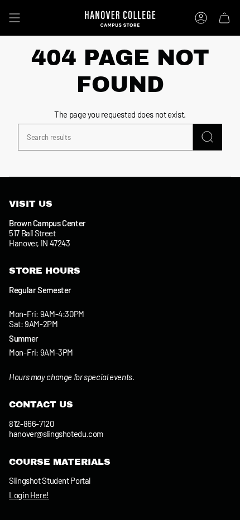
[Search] (207, 137)
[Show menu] (14, 18)
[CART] (224, 18)
